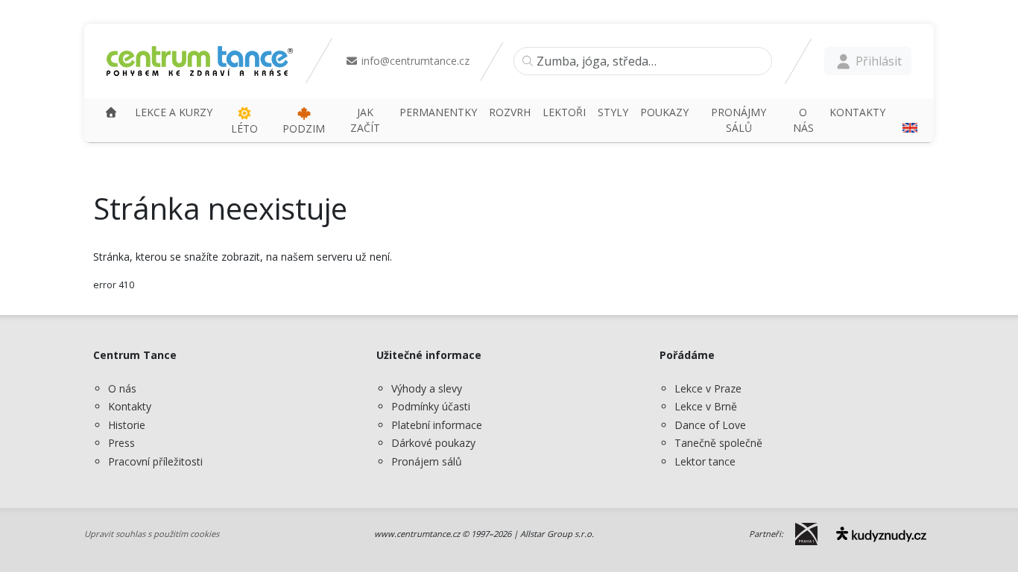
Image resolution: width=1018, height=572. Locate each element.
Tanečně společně (718, 443)
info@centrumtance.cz (414, 61)
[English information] (908, 120)
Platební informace (436, 425)
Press (121, 443)
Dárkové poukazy (433, 443)
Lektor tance (705, 461)
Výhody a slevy (426, 388)
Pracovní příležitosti (155, 461)
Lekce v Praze (708, 388)
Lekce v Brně (705, 406)
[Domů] (111, 112)
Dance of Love (710, 425)
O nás (122, 388)
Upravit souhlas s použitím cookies (151, 533)
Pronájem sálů (426, 461)
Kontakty (129, 406)
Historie (126, 425)
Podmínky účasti (430, 406)
